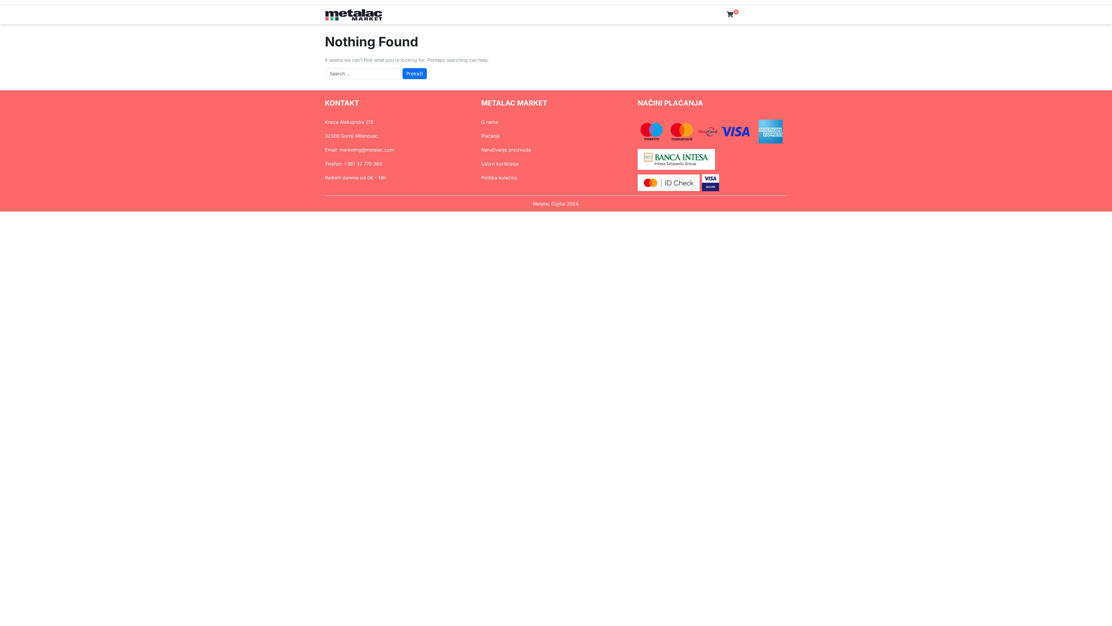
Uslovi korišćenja (500, 164)
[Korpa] (730, 15)
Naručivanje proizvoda (506, 150)
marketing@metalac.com (367, 150)
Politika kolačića (499, 178)
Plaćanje (490, 136)
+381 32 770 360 (363, 164)
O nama (489, 122)
